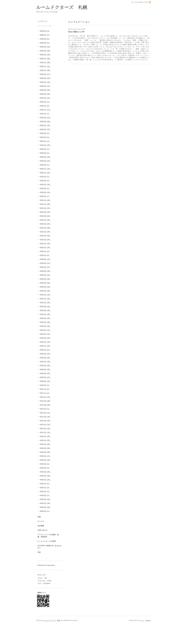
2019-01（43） (45, 338)
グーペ (141, 620)
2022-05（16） (45, 192)
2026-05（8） (45, 42)
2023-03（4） (45, 164)
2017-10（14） (45, 397)
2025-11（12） (45, 66)
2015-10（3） (45, 491)
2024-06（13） (45, 129)
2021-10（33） (45, 208)
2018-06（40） (45, 365)
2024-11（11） (45, 109)
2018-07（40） (45, 361)
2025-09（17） (45, 74)
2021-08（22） (45, 216)
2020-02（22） (45, 286)
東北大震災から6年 (76, 32)
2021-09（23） (45, 212)
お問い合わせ (42, 530)
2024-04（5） (45, 137)
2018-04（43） (45, 373)
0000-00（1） (45, 511)
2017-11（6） (45, 393)
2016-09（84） (45, 448)
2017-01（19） (45, 432)
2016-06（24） (45, 460)
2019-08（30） (45, 310)
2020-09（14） (45, 259)
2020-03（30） (45, 282)
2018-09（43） (45, 353)
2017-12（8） (45, 389)
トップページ (42, 21)
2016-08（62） (45, 452)
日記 (39, 552)
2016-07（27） (45, 456)
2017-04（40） (45, 420)
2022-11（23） (45, 168)
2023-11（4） (45, 141)
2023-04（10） (45, 160)
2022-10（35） (45, 172)
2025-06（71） (45, 86)
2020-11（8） (45, 251)
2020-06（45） (45, 271)
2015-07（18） (45, 503)
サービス (41, 521)
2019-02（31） (45, 334)
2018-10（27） (45, 349)
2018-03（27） (45, 377)
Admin (148, 620)
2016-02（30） (45, 475)
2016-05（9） (45, 464)
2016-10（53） (45, 444)
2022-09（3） (45, 176)
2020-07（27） (45, 267)
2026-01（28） (45, 58)
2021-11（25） (45, 204)
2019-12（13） (45, 294)
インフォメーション (45, 26)
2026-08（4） (45, 31)
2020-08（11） (45, 263)
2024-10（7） (45, 113)
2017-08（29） (45, 404)
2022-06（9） (45, 188)
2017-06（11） (45, 412)
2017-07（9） (45, 408)
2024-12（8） (45, 105)
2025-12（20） (45, 62)
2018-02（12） (45, 381)
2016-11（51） (45, 440)
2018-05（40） (45, 369)
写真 (39, 517)
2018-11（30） (45, 345)
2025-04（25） (45, 94)
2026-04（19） (45, 46)
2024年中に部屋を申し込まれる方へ (49, 547)
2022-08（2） (45, 180)
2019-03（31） (45, 330)
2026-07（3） (45, 35)
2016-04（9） (45, 467)
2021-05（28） (45, 227)
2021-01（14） (45, 243)
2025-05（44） (45, 90)
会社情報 (41, 526)
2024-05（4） (45, 133)
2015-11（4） (45, 487)
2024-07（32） (45, 125)
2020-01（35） (45, 290)
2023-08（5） (45, 153)
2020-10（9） (45, 255)
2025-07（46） (45, 82)
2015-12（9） (45, 483)
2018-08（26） (45, 357)
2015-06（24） (45, 507)
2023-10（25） (45, 145)
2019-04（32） (45, 326)
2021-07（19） (45, 220)
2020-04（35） (45, 279)
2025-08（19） (45, 78)
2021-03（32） (45, 235)
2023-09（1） (45, 149)
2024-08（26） (45, 121)
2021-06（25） (45, 223)
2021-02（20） (45, 239)
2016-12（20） (45, 436)
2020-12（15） (45, 247)
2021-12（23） (45, 200)
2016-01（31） (45, 479)
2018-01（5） (45, 385)
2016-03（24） (45, 471)
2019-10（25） (45, 302)
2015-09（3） (45, 495)
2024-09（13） (45, 117)
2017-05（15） (45, 416)
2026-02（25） (45, 54)
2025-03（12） (45, 98)
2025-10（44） (45, 70)
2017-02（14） (45, 428)
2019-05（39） (45, 322)
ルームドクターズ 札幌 (61, 7)
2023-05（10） (45, 157)
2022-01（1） (45, 196)
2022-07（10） (45, 184)
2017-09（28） (45, 401)
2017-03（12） (45, 424)
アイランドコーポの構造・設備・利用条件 (48, 536)
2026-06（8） (45, 38)
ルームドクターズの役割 (47, 541)
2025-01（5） (45, 101)
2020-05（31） (45, 275)
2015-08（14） (45, 499)
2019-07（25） (45, 314)
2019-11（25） (45, 298)
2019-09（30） (45, 306)
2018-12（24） (45, 342)
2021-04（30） (45, 231)
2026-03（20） (45, 50)
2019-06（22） (45, 318)
